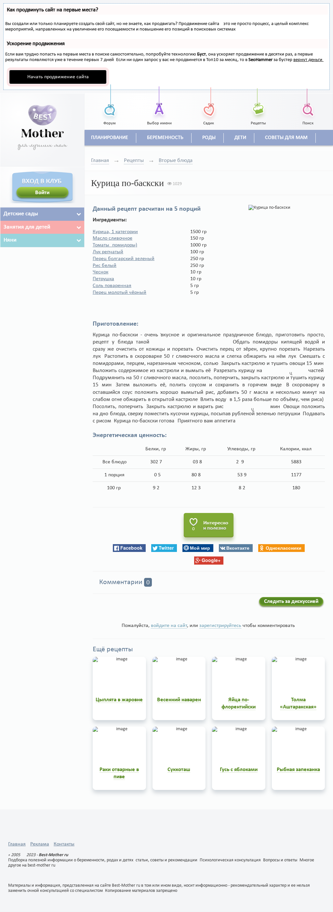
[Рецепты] (258, 102)
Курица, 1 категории (115, 231)
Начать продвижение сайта (58, 77)
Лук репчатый (108, 252)
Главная (100, 160)
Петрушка (103, 278)
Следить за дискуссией (291, 601)
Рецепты (134, 160)
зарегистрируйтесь (220, 625)
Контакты (64, 844)
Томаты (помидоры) (115, 245)
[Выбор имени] (159, 102)
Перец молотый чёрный (119, 292)
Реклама (39, 844)
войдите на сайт (169, 625)
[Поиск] (308, 102)
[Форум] (109, 102)
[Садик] (208, 102)
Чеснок (100, 272)
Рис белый (104, 265)
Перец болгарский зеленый (123, 258)
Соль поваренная (112, 285)
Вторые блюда (176, 160)
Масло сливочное (112, 238)
